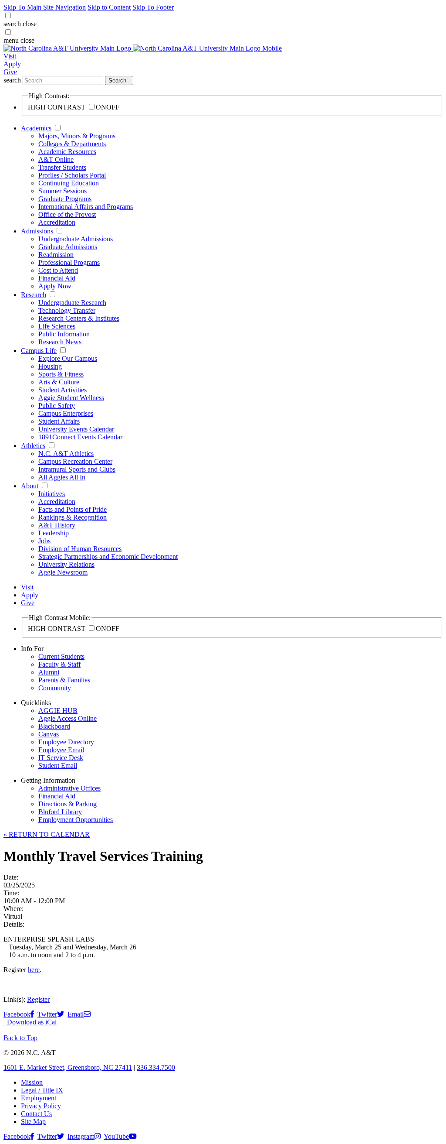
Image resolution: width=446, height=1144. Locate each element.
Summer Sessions (62, 191)
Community (54, 688)
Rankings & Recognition (72, 517)
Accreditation (56, 222)
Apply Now (54, 286)
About (29, 486)
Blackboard (54, 726)
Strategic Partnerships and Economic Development (108, 556)
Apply (12, 64)
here (34, 969)
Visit (9, 56)
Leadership (53, 533)
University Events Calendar (76, 429)
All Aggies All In (61, 477)
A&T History (56, 525)
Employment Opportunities (75, 819)
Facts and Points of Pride (72, 509)
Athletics (33, 445)
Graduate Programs (64, 198)
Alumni (48, 672)
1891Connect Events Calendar (80, 437)
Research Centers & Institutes (78, 318)
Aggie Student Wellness (71, 397)
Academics (36, 128)
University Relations (66, 564)
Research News (59, 342)
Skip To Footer (153, 7)
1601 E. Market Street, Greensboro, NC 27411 (67, 1067)
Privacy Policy (41, 1106)
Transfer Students (62, 167)
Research (33, 294)
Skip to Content (109, 7)
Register (38, 999)
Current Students (61, 656)
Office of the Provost (67, 214)
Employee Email (61, 750)
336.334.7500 (156, 1067)
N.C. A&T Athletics (66, 453)
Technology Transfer (66, 310)
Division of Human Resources (80, 548)
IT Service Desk (60, 757)
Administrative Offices (69, 788)
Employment (38, 1098)
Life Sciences (56, 326)
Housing (50, 366)
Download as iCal (31, 1022)
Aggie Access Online (67, 718)
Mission (32, 1082)
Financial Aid (56, 278)
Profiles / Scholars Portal (72, 175)
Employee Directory (66, 742)
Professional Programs (69, 262)
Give (10, 71)
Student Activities (62, 390)
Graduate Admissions (67, 246)
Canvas (48, 734)
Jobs (44, 541)
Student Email (57, 765)
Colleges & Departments (72, 143)
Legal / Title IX (42, 1090)
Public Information (64, 334)
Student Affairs (59, 421)
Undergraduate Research (72, 302)
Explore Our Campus (67, 358)
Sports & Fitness (61, 374)
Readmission (56, 254)
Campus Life (39, 350)
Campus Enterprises (65, 413)
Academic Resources (67, 151)
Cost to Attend (58, 270)
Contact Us (36, 1113)
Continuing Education (68, 183)
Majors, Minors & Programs (76, 136)
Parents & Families (64, 680)
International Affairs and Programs (85, 206)
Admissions (37, 231)
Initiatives (51, 493)
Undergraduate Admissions (75, 239)
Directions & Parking (67, 804)
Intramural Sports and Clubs (76, 469)
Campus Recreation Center (75, 461)
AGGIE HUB (58, 710)
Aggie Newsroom (63, 572)
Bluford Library (60, 811)
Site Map (33, 1121)
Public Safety (56, 405)
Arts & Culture (58, 382)
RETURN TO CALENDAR (46, 834)
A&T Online (56, 159)
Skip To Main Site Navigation (44, 7)
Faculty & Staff (59, 664)
